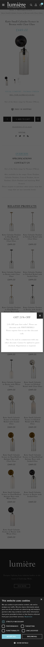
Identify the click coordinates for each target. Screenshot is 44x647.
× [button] (41, 599)
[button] (22, 642)
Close (40, 316)
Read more (28, 617)
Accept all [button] (11, 636)
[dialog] (22, 622)
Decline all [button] (32, 636)
